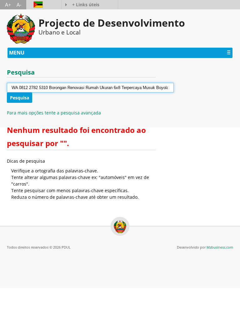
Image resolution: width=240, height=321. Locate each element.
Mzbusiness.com (220, 247)
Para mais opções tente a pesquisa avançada (54, 113)
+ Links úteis (85, 5)
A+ (8, 4)
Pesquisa (19, 98)
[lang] (35, 4)
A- (19, 4)
